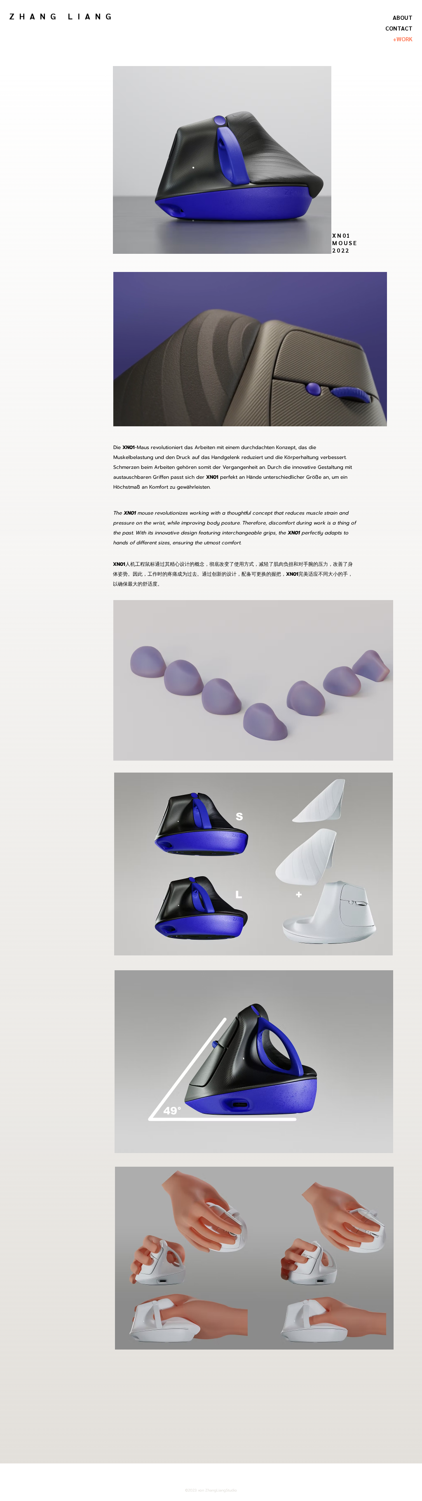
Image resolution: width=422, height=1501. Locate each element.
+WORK (403, 39)
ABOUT (403, 17)
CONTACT (399, 28)
